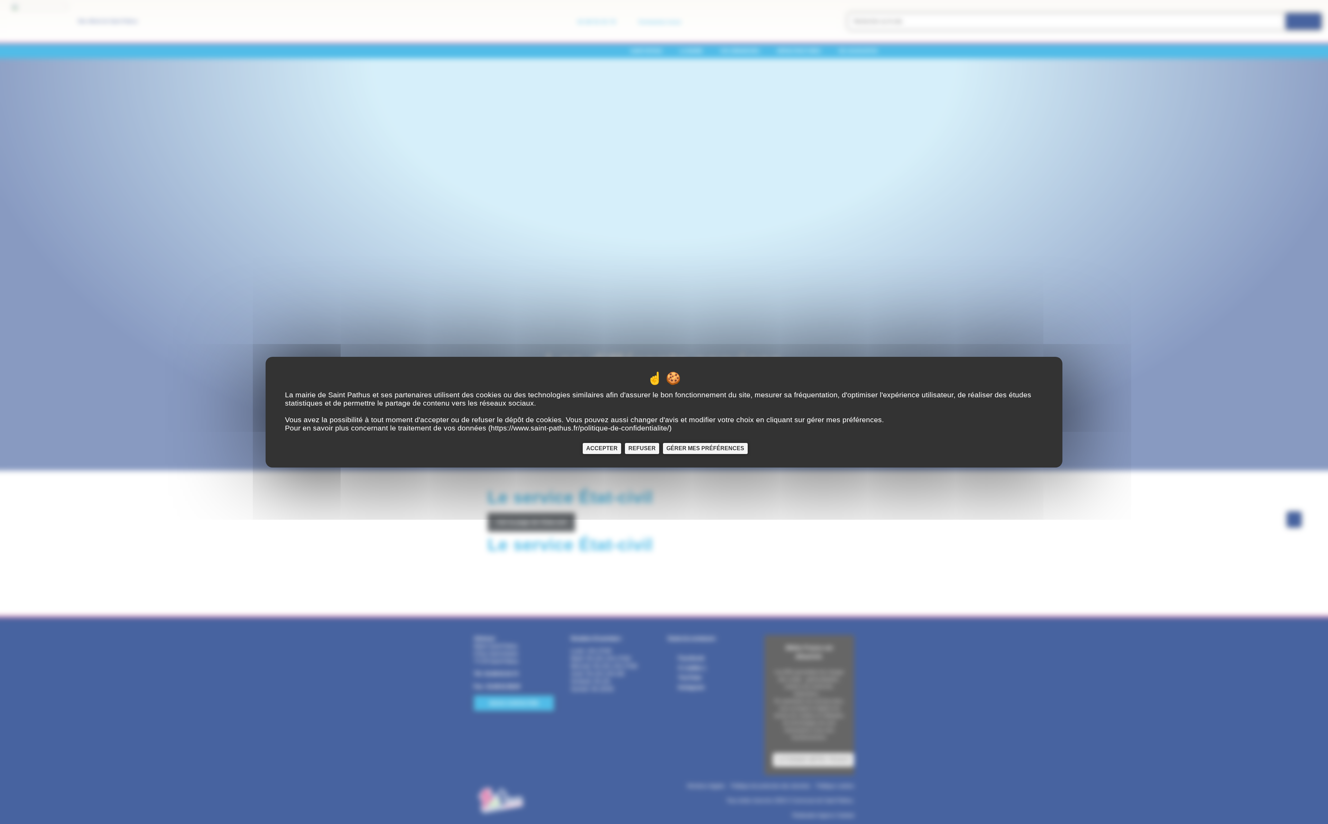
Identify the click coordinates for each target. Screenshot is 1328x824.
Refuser (642, 448)
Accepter (602, 448)
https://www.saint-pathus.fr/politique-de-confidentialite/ (580, 428)
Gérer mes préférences (705, 448)
